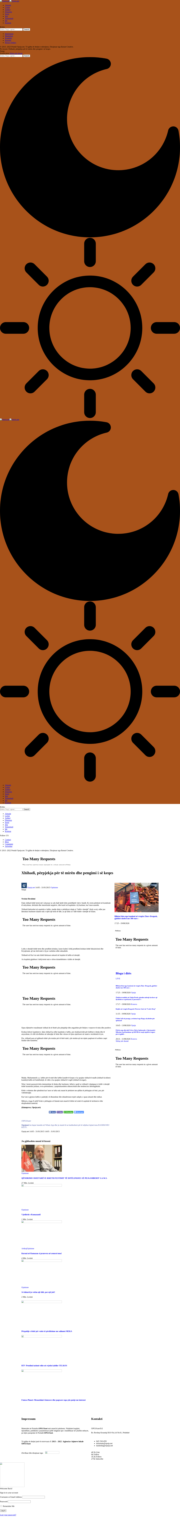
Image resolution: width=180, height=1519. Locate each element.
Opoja (133, 992)
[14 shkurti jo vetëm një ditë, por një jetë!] (41, 1261)
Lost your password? (8, 1515)
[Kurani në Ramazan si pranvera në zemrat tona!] (41, 1222)
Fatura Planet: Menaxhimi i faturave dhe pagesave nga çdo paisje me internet (53, 1400)
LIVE (118, 979)
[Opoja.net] (9, 1)
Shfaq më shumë (16, 53)
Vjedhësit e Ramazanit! (31, 1215)
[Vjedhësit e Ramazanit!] (41, 1186)
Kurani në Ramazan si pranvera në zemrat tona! (41, 1253)
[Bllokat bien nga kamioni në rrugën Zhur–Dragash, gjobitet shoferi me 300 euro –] (136, 911)
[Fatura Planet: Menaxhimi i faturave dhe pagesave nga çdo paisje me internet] (41, 1371)
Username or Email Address (11, 1497)
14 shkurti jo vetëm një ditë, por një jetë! (38, 1292)
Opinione (54, 887)
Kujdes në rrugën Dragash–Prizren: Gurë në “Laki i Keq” (136, 1009)
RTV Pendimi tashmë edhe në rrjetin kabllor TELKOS (44, 1366)
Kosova (134, 1004)
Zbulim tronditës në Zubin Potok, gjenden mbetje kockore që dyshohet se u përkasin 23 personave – (136, 998)
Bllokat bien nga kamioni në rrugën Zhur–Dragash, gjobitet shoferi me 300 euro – (135, 917)
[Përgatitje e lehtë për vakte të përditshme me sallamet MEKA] (41, 1302)
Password (3, 1501)
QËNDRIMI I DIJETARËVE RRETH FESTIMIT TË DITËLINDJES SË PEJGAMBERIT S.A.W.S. (64, 1178)
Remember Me (8, 1506)
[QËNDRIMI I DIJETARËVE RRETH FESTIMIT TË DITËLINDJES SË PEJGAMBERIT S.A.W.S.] (41, 1171)
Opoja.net (31, 887)
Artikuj (24, 1248)
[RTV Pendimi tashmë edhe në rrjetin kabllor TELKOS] (41, 1337)
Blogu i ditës (123, 973)
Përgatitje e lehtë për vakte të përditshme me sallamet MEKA (46, 1331)
